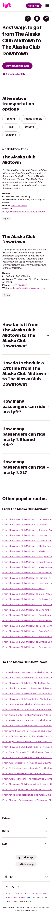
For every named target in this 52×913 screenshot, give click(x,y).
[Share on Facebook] (37, 18)
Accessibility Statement (36, 893)
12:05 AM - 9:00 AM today (17, 196)
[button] (47, 5)
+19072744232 (19, 285)
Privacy (18, 893)
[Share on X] (27, 18)
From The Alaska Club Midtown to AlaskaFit (25, 551)
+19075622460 (19, 205)
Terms (8, 893)
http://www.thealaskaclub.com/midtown (23, 211)
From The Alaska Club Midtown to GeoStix (24, 524)
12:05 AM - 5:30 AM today (17, 276)
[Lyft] (7, 5)
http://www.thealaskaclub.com (29, 288)
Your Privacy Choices (16, 897)
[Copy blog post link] (46, 18)
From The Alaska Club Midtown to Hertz (23, 588)
